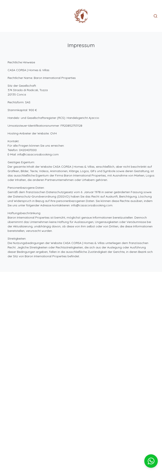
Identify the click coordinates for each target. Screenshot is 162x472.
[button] (151, 461)
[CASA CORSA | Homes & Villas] (81, 16)
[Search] (155, 16)
